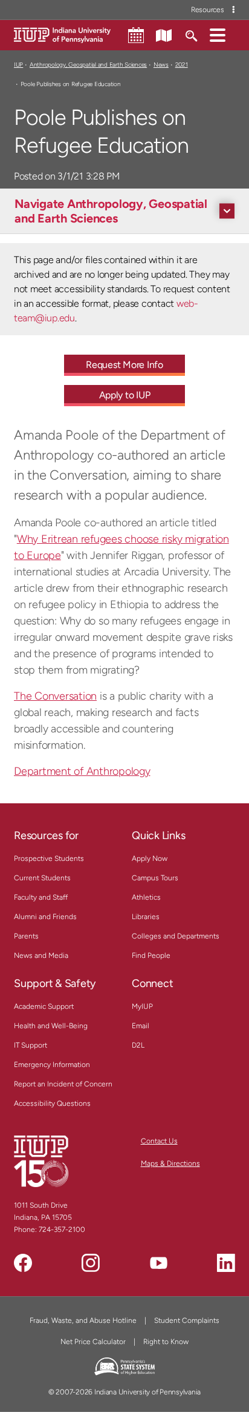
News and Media (41, 955)
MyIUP (142, 1006)
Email (140, 1026)
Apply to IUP (124, 395)
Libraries (146, 916)
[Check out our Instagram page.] (91, 1263)
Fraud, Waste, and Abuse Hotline (83, 1320)
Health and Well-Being (51, 1026)
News (161, 65)
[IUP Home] (62, 34)
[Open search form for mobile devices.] (191, 34)
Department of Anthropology (82, 771)
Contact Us (159, 1141)
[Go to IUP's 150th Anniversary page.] (41, 1161)
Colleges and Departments (175, 936)
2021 (181, 65)
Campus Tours (155, 878)
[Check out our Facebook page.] (23, 1263)
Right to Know (166, 1341)
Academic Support (44, 1006)
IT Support (30, 1045)
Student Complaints (186, 1320)
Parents (26, 936)
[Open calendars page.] (136, 35)
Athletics (146, 897)
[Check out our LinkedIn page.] (226, 1263)
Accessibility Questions (52, 1103)
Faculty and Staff (41, 897)
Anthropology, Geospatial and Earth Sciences (88, 65)
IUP (18, 65)
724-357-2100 (62, 1229)
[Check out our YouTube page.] (158, 1263)
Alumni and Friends (45, 916)
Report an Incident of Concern (63, 1084)
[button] (217, 34)
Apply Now (149, 858)
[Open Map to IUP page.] (164, 34)
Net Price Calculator (93, 1341)
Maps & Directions (170, 1163)
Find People (151, 955)
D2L (138, 1045)
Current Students (42, 878)
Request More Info (124, 364)
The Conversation (55, 696)
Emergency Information (52, 1064)
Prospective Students (49, 858)
